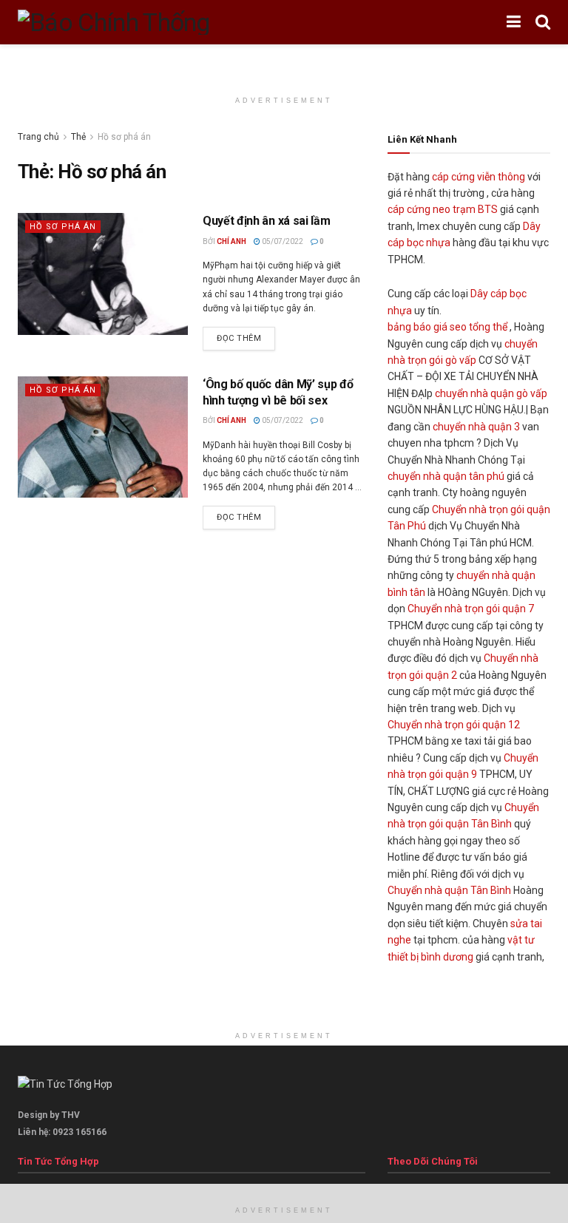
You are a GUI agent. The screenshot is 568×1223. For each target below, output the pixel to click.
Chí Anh (231, 241)
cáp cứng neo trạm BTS (443, 209)
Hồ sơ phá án (63, 226)
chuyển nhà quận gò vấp (491, 393)
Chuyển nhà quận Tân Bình (449, 890)
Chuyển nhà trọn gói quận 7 (471, 608)
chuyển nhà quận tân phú (446, 476)
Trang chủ (38, 137)
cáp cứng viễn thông (478, 177)
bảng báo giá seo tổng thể (447, 327)
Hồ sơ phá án (124, 137)
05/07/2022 (281, 241)
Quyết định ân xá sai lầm (266, 221)
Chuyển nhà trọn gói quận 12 (454, 725)
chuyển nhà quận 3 (476, 427)
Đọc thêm (239, 338)
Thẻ (78, 137)
